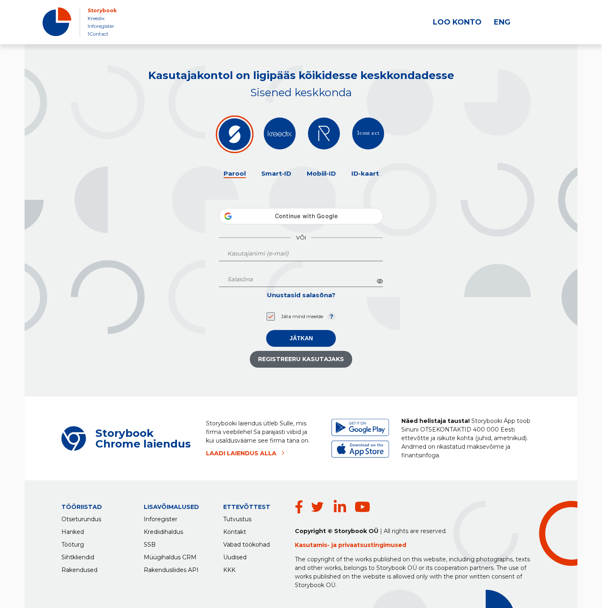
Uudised (235, 557)
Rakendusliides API (171, 570)
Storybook (102, 10)
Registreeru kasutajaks (301, 359)
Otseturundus (81, 519)
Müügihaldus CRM (170, 557)
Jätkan (301, 338)
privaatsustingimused (372, 545)
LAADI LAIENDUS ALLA (241, 453)
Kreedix (96, 18)
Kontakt (234, 532)
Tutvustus (237, 519)
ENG (502, 22)
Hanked (72, 532)
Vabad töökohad (246, 544)
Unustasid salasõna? (301, 295)
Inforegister (101, 26)
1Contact (98, 34)
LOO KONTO (457, 22)
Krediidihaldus (163, 532)
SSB (150, 544)
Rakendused (79, 570)
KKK (229, 570)
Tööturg (72, 544)
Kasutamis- (313, 545)
